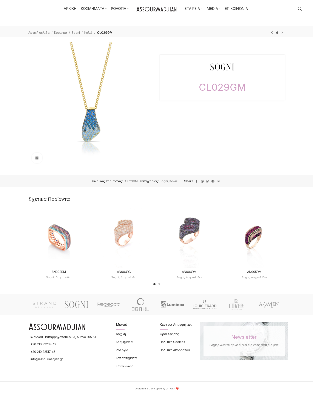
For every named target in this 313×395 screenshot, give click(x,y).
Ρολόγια (122, 350)
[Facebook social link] (196, 181)
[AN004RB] (124, 237)
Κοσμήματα (124, 342)
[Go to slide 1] (154, 284)
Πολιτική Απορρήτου (175, 350)
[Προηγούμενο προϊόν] (271, 32)
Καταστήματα (126, 358)
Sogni (76, 32)
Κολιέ (88, 32)
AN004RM (189, 272)
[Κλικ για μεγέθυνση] (37, 158)
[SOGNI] (76, 304)
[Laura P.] (269, 304)
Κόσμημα (60, 32)
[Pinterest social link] (202, 181)
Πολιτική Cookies (172, 342)
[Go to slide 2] (159, 284)
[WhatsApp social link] (207, 181)
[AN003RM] (58, 237)
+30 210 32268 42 (43, 344)
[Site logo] (156, 8)
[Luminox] (173, 304)
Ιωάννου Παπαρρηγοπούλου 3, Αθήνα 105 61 (63, 337)
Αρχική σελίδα (39, 32)
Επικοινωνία (125, 366)
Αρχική (121, 334)
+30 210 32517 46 (43, 352)
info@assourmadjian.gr (47, 359)
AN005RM (254, 272)
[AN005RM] (254, 237)
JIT (168, 388)
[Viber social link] (218, 181)
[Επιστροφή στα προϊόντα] (277, 32)
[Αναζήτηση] (300, 8)
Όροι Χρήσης (169, 334)
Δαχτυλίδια (63, 277)
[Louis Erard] (205, 304)
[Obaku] (141, 304)
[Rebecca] (109, 304)
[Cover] (237, 304)
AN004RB (124, 272)
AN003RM (59, 272)
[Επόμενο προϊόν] (282, 32)
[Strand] (44, 304)
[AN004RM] (189, 237)
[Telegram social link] (213, 181)
